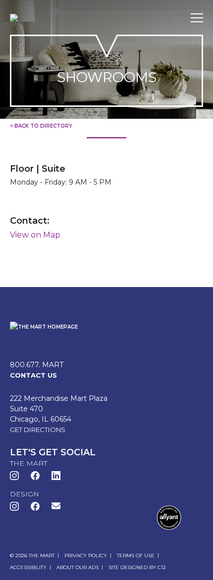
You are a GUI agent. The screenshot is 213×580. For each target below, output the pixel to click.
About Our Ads (77, 567)
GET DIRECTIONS (37, 430)
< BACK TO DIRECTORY (41, 126)
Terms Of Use (136, 555)
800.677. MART (36, 364)
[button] (56, 505)
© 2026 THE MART (32, 555)
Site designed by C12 (137, 567)
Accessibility (28, 567)
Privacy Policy (85, 555)
